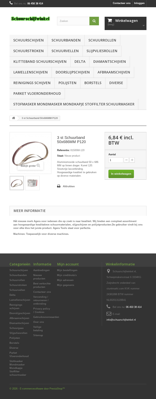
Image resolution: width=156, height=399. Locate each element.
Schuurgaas (17, 328)
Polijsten (67, 82)
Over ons (38, 322)
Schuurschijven (28, 40)
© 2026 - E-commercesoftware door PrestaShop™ (37, 388)
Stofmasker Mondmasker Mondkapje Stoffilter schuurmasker (73, 104)
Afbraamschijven (114, 72)
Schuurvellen (65, 51)
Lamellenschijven (30, 72)
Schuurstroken (28, 51)
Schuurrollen (102, 40)
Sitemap (38, 335)
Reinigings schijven (32, 82)
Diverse (116, 82)
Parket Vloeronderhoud (37, 93)
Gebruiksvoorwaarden (46, 317)
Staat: (60, 155)
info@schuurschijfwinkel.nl (121, 319)
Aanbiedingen (41, 270)
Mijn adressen (65, 280)
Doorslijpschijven (73, 72)
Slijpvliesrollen (102, 51)
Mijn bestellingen (67, 270)
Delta (79, 61)
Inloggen (139, 3)
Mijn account (68, 264)
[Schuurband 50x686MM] (17, 183)
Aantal (112, 154)
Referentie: (63, 150)
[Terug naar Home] (13, 118)
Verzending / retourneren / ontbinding (41, 300)
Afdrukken (69, 186)
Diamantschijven (109, 61)
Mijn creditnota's (67, 275)
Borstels (92, 82)
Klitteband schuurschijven (40, 61)
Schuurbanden (66, 40)
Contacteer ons (122, 3)
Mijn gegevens (65, 285)
